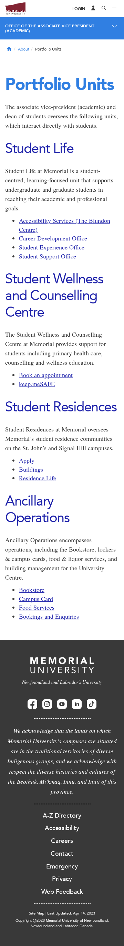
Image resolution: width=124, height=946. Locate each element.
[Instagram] (47, 704)
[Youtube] (62, 704)
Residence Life (37, 478)
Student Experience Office (51, 247)
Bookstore (31, 589)
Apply (26, 460)
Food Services (36, 607)
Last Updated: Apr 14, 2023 (71, 913)
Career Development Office (53, 238)
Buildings (31, 469)
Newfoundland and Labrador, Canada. (62, 925)
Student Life (39, 148)
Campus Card (36, 598)
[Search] (104, 8)
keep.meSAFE (37, 384)
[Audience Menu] (93, 8)
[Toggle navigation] (114, 9)
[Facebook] (32, 704)
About (23, 49)
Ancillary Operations (37, 509)
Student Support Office (47, 256)
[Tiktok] (91, 704)
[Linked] (77, 704)
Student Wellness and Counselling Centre (54, 295)
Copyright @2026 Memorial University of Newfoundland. (62, 920)
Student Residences (60, 406)
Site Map (36, 913)
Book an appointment (46, 375)
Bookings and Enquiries (49, 616)
